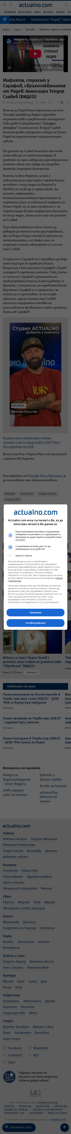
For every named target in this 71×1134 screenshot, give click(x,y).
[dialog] (36, 567)
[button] (35, 555)
